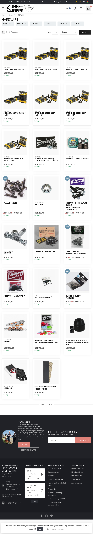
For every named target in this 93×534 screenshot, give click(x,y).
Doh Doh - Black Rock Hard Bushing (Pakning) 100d (77, 342)
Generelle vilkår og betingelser (55, 494)
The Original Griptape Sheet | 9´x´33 (45, 388)
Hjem (3, 15)
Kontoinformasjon (77, 468)
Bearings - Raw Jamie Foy (77, 159)
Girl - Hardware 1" (43, 297)
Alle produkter (76, 483)
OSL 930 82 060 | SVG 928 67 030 (13, 495)
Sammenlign (75, 479)
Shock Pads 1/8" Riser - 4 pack (15, 114)
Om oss (24, 445)
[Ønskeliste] (81, 8)
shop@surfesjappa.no (14, 503)
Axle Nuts (39, 204)
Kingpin (7, 253)
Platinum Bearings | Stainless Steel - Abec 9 (46, 160)
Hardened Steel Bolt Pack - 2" (44, 114)
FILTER (83, 32)
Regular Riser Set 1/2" (14, 69)
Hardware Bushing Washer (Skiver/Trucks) (46, 341)
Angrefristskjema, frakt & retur (57, 484)
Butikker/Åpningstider (56, 479)
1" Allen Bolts (10, 203)
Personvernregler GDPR (56, 499)
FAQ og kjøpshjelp (54, 468)
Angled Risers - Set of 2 (77, 69)
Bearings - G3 (10, 342)
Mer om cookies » (58, 529)
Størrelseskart (53, 472)
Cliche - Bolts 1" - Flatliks (74, 297)
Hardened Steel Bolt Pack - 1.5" (76, 114)
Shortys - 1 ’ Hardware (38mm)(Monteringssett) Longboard (76, 206)
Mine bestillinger (77, 472)
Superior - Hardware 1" (45, 252)
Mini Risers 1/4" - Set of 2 (45, 69)
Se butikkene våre (28, 450)
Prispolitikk (52, 489)
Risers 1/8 (8, 388)
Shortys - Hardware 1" (14, 296)
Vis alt (35, 501)
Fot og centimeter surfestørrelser (54, 503)
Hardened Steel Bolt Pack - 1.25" (14, 160)
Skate (11, 15)
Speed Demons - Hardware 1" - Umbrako (77, 253)
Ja (40, 529)
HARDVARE (20, 15)
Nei (48, 529)
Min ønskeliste (76, 476)
